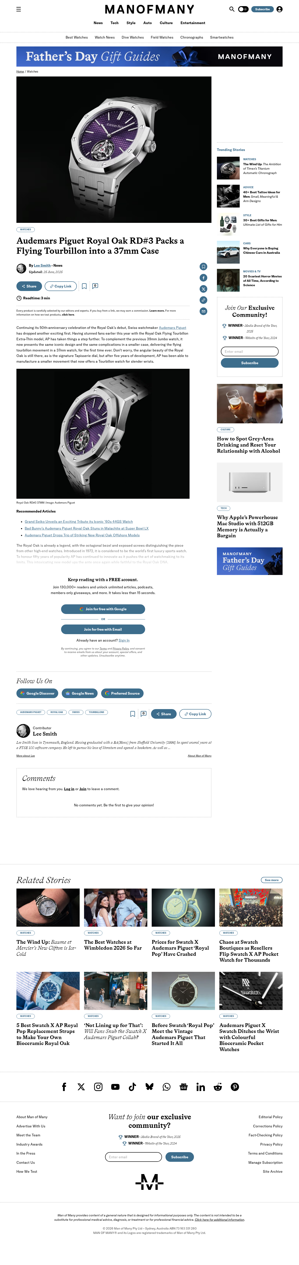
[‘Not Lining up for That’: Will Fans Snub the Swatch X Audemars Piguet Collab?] (115, 991)
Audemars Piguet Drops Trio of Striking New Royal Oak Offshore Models (82, 535)
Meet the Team (28, 1135)
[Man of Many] (149, 1182)
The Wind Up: (262, 168)
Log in (69, 789)
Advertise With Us (30, 1126)
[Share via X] (205, 198)
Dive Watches (133, 37)
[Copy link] (205, 217)
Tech (115, 23)
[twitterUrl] (81, 1087)
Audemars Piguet (172, 327)
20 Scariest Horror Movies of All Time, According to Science (262, 280)
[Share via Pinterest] (205, 208)
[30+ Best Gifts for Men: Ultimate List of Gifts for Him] (228, 224)
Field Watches (162, 37)
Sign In (124, 640)
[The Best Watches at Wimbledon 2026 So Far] (115, 908)
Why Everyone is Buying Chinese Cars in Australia (261, 250)
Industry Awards (29, 1144)
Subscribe (262, 9)
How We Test (26, 1171)
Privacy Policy (121, 648)
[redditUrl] (218, 1087)
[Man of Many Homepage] (149, 9)
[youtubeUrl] (115, 1087)
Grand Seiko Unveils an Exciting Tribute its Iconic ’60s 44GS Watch (79, 521)
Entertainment (193, 23)
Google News (83, 693)
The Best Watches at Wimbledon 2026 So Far (113, 945)
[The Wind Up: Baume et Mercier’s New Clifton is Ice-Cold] (48, 908)
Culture (166, 23)
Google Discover (40, 693)
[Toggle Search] (232, 9)
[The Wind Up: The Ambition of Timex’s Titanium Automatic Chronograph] (228, 168)
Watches (32, 71)
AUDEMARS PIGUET (30, 712)
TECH (224, 508)
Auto (147, 23)
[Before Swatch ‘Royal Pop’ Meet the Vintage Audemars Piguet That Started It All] (183, 991)
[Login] (279, 9)
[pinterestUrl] (235, 1087)
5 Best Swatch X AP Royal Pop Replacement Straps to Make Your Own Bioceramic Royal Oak (47, 1034)
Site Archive (273, 1171)
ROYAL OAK (57, 712)
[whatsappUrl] (166, 1087)
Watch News (105, 37)
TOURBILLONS (96, 712)
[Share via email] (203, 311)
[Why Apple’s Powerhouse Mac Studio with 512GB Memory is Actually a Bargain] (250, 482)
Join (82, 789)
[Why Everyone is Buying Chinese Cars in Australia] (228, 252)
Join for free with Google (106, 609)
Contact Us (25, 1162)
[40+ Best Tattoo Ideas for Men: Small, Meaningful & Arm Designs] (228, 196)
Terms (103, 648)
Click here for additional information (219, 1220)
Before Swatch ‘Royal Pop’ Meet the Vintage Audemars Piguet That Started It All (183, 1034)
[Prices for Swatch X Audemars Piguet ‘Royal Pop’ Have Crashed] (183, 908)
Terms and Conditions (265, 1153)
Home (20, 71)
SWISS (76, 712)
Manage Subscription (265, 1162)
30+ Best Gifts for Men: (262, 222)
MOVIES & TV (252, 271)
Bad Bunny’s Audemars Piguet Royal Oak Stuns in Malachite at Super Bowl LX (87, 528)
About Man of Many (199, 755)
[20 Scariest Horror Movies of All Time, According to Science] (228, 280)
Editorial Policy (271, 1117)
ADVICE (248, 187)
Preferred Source (125, 693)
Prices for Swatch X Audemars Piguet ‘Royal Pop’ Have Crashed (180, 948)
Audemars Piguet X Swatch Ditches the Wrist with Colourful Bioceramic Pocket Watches (249, 1037)
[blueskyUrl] (149, 1087)
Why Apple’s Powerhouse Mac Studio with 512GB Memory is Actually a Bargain (247, 526)
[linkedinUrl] (201, 1087)
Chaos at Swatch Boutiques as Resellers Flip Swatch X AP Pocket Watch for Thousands (248, 951)
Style (131, 23)
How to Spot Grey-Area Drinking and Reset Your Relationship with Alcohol (248, 445)
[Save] (84, 286)
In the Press (25, 1153)
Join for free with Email (103, 629)
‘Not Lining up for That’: (115, 1031)
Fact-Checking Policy (266, 1135)
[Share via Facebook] (205, 189)
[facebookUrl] (64, 1087)
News (98, 23)
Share (31, 286)
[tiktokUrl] (132, 1087)
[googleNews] (183, 1087)
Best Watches (77, 37)
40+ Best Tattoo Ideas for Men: (261, 196)
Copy (63, 286)
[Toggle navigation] (20, 9)
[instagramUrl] (98, 1087)
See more (272, 880)
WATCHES (25, 229)
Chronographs (191, 37)
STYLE (247, 215)
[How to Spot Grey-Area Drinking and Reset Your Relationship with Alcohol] (250, 403)
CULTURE (225, 429)
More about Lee (25, 755)
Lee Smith (42, 265)
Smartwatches (222, 37)
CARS (247, 243)
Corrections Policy (268, 1126)
